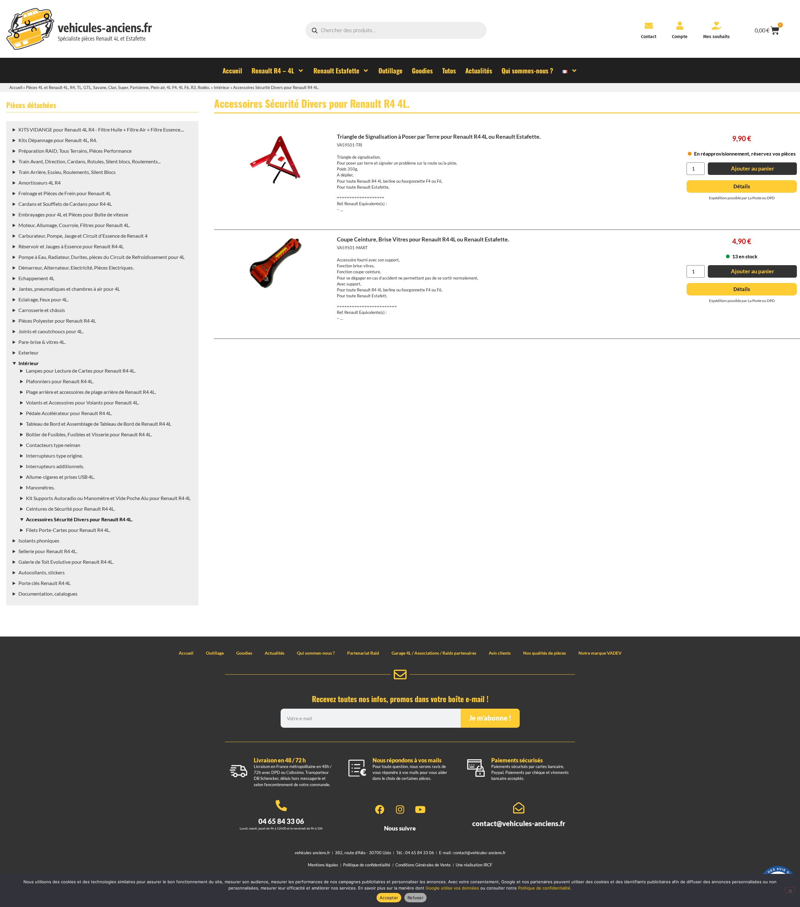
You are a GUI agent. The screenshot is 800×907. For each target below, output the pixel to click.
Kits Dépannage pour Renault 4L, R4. (57, 140)
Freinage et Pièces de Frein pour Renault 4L (64, 193)
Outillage (215, 653)
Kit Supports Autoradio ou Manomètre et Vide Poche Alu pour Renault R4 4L (108, 498)
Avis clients (500, 653)
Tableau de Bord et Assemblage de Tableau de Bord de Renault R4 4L (98, 424)
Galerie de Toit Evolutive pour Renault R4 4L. (66, 562)
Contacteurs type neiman (53, 445)
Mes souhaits (716, 36)
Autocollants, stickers (41, 572)
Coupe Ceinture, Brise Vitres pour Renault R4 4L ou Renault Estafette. (423, 239)
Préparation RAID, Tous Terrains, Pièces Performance (75, 151)
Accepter (389, 897)
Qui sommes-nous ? (316, 653)
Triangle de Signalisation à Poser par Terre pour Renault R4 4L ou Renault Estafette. (439, 136)
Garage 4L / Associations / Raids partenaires (434, 653)
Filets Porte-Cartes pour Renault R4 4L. (68, 530)
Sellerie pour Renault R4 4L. (47, 551)
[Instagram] (400, 809)
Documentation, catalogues (48, 594)
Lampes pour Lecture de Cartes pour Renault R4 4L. (81, 371)
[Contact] (649, 26)
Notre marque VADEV (600, 653)
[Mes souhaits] (716, 26)
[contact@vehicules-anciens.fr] (518, 808)
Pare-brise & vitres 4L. (42, 342)
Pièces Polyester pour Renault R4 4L (57, 321)
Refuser (415, 897)
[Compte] (680, 26)
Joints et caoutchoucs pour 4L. (50, 331)
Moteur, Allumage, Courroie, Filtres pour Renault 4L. (74, 225)
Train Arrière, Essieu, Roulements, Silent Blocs (67, 172)
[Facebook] (379, 809)
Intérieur (221, 87)
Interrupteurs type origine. (54, 455)
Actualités (274, 653)
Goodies (244, 653)
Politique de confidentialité (544, 887)
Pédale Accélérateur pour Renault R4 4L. (69, 413)
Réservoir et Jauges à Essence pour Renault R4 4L (71, 246)
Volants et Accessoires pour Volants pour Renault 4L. (82, 402)
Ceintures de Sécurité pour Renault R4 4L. (70, 509)
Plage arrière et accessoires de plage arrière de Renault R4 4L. (91, 392)
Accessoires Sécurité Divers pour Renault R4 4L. (79, 519)
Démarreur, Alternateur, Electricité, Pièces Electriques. (76, 267)
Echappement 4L (36, 278)
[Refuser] (790, 890)
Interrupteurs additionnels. (55, 466)
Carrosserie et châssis (41, 310)
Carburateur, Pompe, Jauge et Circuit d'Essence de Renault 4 (83, 236)
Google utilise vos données (452, 887)
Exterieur (28, 352)
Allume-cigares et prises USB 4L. (60, 477)
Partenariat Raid (363, 653)
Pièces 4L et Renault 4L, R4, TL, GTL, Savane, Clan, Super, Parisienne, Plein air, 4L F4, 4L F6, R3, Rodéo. (118, 87)
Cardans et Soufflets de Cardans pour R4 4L (65, 204)
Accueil (15, 87)
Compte (680, 36)
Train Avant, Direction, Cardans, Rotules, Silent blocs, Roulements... (89, 161)
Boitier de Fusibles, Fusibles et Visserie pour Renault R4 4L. (89, 434)
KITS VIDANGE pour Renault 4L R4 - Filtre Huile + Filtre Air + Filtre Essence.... (101, 129)
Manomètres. (40, 487)
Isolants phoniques (38, 540)
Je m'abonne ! (490, 718)
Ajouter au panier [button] (752, 168)
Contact (648, 36)
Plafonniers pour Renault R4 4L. (60, 381)
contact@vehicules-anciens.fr (518, 823)
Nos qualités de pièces (544, 653)
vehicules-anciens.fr (105, 27)
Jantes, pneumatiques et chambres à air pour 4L (69, 289)
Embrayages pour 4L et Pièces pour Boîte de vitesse (73, 214)
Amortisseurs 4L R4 (39, 183)
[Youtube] (420, 809)
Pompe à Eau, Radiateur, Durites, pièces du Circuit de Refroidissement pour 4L (101, 257)
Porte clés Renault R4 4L (44, 583)
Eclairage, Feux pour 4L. (43, 299)
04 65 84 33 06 (281, 821)
